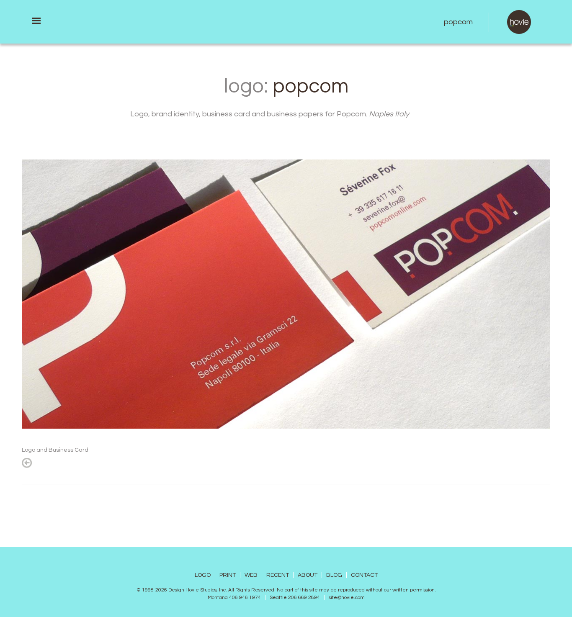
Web (251, 575)
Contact (364, 575)
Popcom (458, 22)
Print (227, 575)
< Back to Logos (27, 463)
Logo (203, 575)
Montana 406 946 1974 (234, 597)
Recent (277, 575)
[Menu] (36, 21)
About (307, 575)
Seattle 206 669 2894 (295, 597)
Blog (334, 575)
